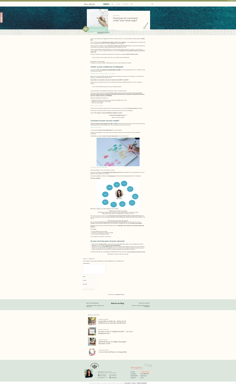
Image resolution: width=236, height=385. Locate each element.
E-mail (85, 280)
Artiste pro (116, 15)
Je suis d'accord (127, 383)
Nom (84, 276)
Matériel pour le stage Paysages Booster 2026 (112, 343)
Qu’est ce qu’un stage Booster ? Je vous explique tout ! (115, 332)
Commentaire (86, 263)
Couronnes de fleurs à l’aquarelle (113, 352)
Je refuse (133, 383)
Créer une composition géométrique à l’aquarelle (141, 306)
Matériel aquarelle (103, 339)
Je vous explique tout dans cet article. (136, 251)
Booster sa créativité (103, 329)
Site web (85, 284)
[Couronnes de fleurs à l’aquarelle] (92, 352)
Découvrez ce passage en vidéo (117, 115)
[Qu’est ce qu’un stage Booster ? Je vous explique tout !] (92, 331)
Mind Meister (112, 176)
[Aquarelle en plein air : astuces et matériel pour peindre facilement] (92, 321)
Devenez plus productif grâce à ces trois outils (95, 306)
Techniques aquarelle (103, 319)
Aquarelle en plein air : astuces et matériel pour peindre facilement (112, 322)
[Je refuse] (234, 383)
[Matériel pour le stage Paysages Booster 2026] (92, 342)
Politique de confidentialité (141, 383)
